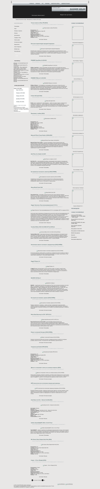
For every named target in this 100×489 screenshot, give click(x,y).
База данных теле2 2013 (76, 228)
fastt (36, 45)
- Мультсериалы (18, 53)
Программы (16, 26)
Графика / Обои (17, 37)
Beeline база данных (75, 232)
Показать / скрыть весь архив (20, 105)
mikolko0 (37, 173)
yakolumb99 (37, 136)
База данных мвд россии (76, 239)
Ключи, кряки (17, 39)
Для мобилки (17, 35)
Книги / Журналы (17, 46)
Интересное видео (18, 42)
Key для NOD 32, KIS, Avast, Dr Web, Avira (77, 220)
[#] (47, 9)
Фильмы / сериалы (18, 30)
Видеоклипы (17, 44)
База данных (74, 237)
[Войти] (29, 15)
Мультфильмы (17, 51)
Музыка (15, 33)
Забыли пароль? (41, 15)
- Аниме (16, 55)
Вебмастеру (16, 49)
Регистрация (34, 15)
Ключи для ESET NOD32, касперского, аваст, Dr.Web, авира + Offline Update (78, 216)
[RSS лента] (47, 7)
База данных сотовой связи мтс (78, 230)
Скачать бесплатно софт (21, 19)
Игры (15, 28)
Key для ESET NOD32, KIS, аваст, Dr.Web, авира (78, 223)
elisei (36, 206)
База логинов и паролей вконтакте (76, 226)
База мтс (73, 235)
